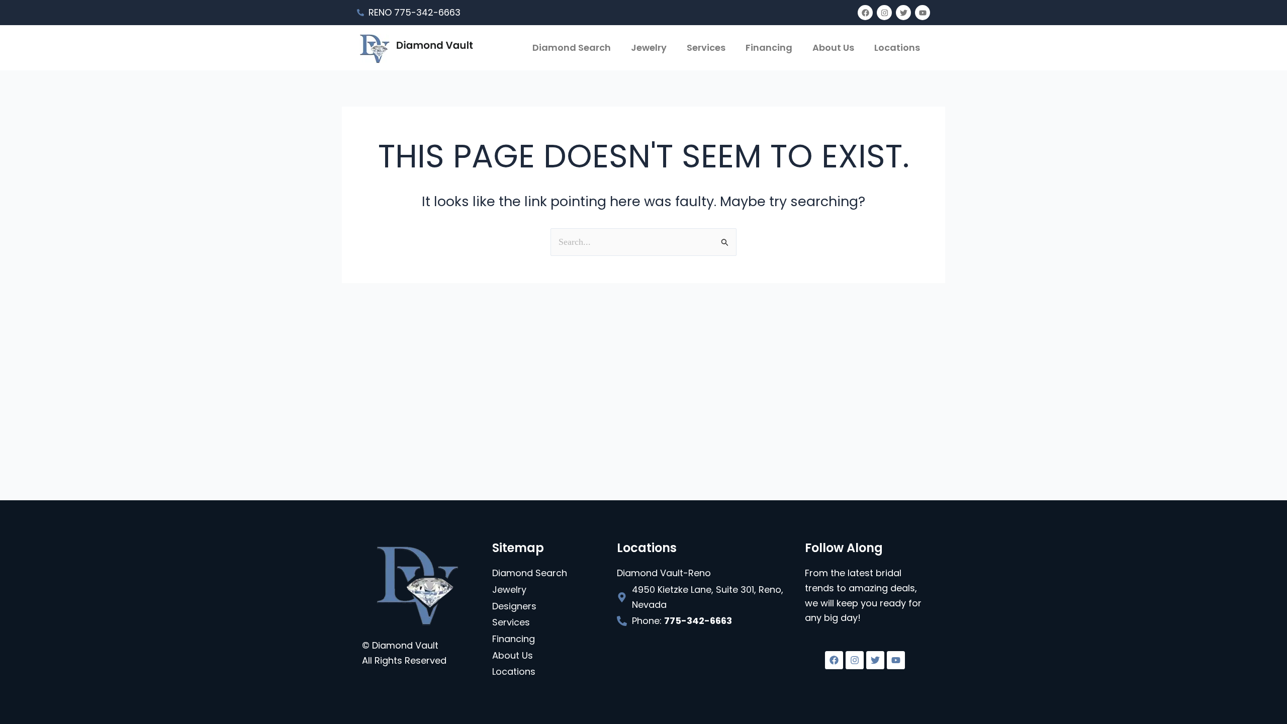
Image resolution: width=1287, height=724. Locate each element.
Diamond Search (571, 47)
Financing (769, 47)
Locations (897, 47)
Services (706, 47)
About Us (833, 47)
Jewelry (649, 47)
